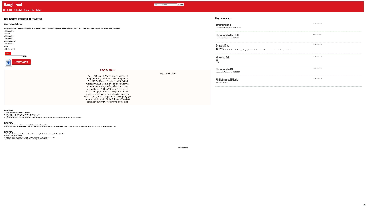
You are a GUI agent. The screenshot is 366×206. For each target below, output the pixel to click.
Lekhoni (38, 10)
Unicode (26, 10)
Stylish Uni (18, 10)
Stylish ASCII (7, 10)
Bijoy (32, 10)
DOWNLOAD (317, 24)
